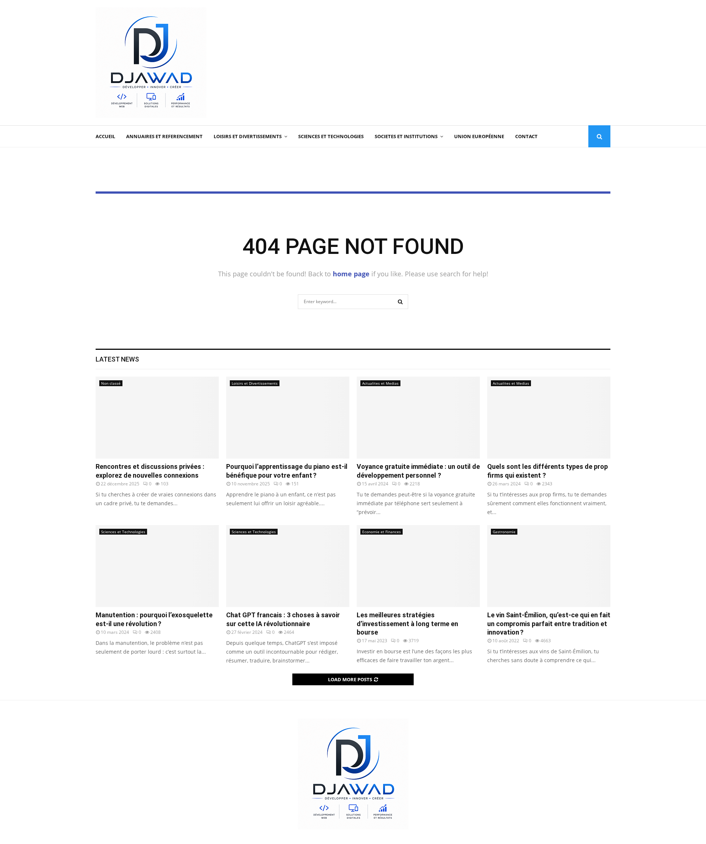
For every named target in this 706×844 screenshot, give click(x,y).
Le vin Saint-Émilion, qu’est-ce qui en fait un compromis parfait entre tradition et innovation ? (548, 623)
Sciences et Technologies (331, 136)
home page (351, 273)
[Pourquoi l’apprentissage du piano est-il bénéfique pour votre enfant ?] (287, 418)
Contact (526, 136)
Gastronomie (504, 531)
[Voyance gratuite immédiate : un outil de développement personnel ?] (418, 418)
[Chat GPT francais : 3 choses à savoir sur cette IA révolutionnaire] (287, 566)
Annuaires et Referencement (164, 136)
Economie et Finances (381, 531)
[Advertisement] (476, 62)
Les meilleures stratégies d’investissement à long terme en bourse (407, 623)
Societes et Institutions (406, 136)
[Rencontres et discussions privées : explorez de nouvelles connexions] (157, 418)
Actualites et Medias (380, 383)
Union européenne (479, 136)
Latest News (117, 359)
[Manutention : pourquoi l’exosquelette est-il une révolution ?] (157, 566)
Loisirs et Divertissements (248, 136)
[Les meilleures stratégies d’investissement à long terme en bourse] (418, 566)
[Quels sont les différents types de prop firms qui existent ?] (548, 418)
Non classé (111, 383)
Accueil (105, 136)
